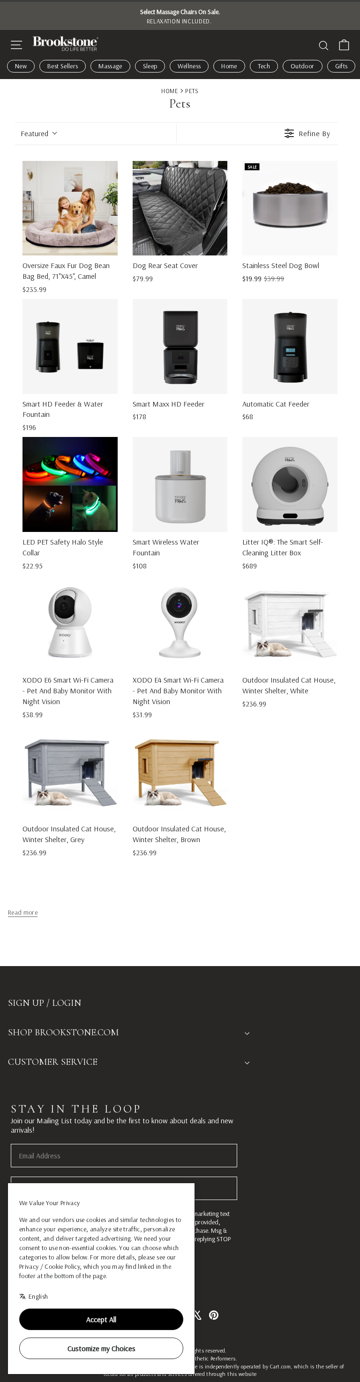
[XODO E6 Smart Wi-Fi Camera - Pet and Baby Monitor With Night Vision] (70, 622)
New (21, 66)
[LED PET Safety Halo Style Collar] (70, 484)
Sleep (150, 66)
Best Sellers (62, 66)
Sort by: (34, 133)
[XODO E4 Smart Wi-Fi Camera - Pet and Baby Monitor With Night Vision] (180, 622)
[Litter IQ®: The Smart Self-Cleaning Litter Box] (290, 484)
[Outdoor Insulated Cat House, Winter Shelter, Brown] (180, 771)
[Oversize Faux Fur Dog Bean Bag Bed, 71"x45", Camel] (70, 208)
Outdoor (302, 66)
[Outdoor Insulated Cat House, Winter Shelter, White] (290, 622)
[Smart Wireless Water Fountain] (180, 484)
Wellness (189, 66)
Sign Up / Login (44, 1003)
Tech (264, 66)
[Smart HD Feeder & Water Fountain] (70, 346)
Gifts (341, 66)
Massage (110, 66)
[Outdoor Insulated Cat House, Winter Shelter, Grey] (70, 771)
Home (229, 66)
